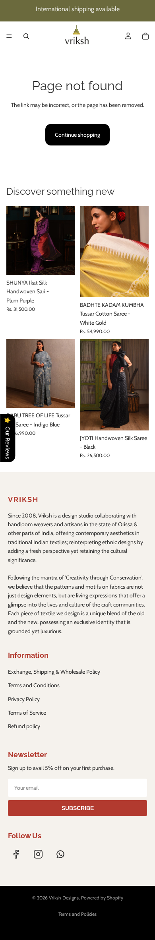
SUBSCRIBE (78, 808)
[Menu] (9, 36)
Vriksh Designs (64, 898)
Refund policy (24, 726)
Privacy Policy (24, 699)
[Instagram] (38, 854)
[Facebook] (16, 854)
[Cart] (145, 36)
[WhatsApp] (60, 854)
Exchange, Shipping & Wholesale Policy (54, 671)
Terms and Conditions (34, 685)
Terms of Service (27, 712)
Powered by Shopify (102, 898)
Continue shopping (77, 134)
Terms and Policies (77, 914)
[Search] (26, 36)
